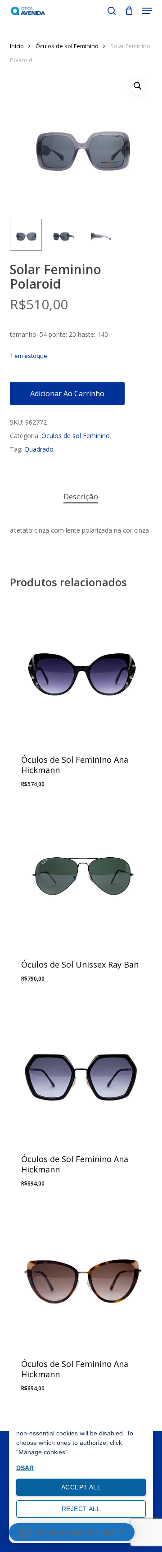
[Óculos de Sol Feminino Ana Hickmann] (81, 670)
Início (17, 46)
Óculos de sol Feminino (67, 46)
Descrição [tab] (80, 496)
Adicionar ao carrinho (67, 393)
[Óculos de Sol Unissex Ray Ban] (81, 875)
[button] (147, 10)
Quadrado (39, 449)
